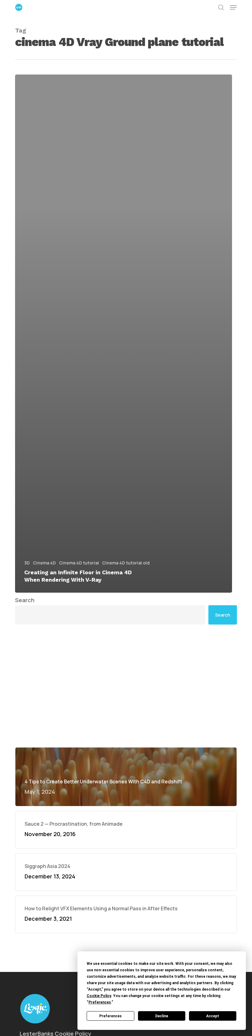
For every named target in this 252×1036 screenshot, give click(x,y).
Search (24, 600)
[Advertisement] (126, 686)
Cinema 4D (44, 563)
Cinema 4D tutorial (79, 563)
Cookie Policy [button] (99, 996)
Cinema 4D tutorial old (126, 563)
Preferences (110, 1016)
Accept (212, 1016)
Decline (161, 1016)
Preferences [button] (100, 1002)
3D (27, 563)
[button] (233, 7)
